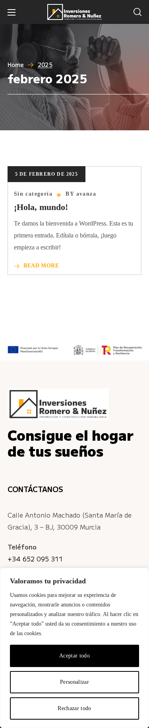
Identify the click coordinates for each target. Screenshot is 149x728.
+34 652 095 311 (35, 558)
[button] (137, 12)
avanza (86, 194)
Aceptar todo (74, 656)
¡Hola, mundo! (41, 207)
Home (16, 65)
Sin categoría (33, 194)
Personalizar (74, 682)
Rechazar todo (74, 708)
